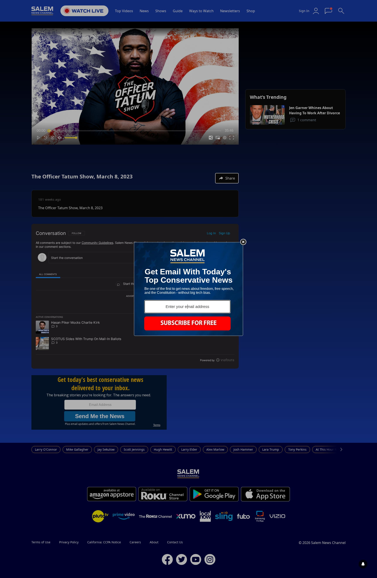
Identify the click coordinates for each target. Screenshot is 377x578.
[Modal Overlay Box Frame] (188, 289)
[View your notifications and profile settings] (363, 564)
